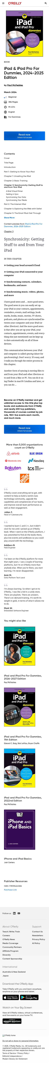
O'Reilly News (9, 939)
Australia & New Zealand (14, 972)
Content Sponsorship (12, 958)
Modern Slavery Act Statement (15, 1059)
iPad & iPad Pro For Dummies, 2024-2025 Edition (23, 225)
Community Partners (12, 947)
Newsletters (37, 935)
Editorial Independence (12, 1056)
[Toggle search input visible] (46, 3)
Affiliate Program (10, 951)
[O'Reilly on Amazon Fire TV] (12, 1023)
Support (36, 926)
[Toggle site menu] (3, 3)
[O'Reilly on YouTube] (19, 913)
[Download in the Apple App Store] (11, 999)
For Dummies (14, 117)
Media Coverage (10, 943)
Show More (9, 218)
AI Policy (36, 943)
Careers (6, 935)
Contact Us (37, 931)
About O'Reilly (10, 926)
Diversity (7, 955)
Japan (6, 975)
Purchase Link (10, 890)
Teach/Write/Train (11, 931)
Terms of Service (9, 1053)
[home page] (14, 3)
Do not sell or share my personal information (20, 1041)
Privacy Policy (38, 939)
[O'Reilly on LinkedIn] (14, 913)
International (10, 966)
